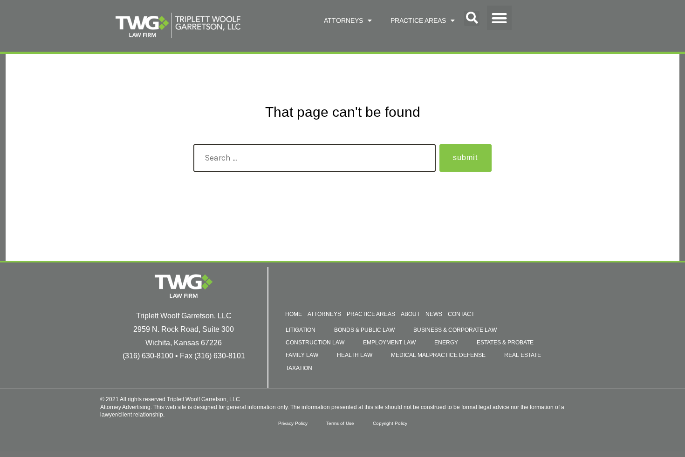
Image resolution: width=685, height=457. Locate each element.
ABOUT (410, 314)
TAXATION (299, 368)
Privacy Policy (293, 423)
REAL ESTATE (522, 355)
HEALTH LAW (354, 355)
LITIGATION (300, 330)
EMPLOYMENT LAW (389, 342)
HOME (293, 314)
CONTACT (461, 314)
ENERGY (446, 342)
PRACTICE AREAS (418, 20)
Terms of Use (340, 423)
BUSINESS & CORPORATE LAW (455, 330)
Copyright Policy (390, 423)
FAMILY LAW (302, 355)
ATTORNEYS (343, 20)
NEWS (433, 314)
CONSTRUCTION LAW (315, 342)
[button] (472, 18)
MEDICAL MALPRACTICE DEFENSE (438, 355)
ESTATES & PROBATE (505, 342)
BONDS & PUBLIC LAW (364, 330)
